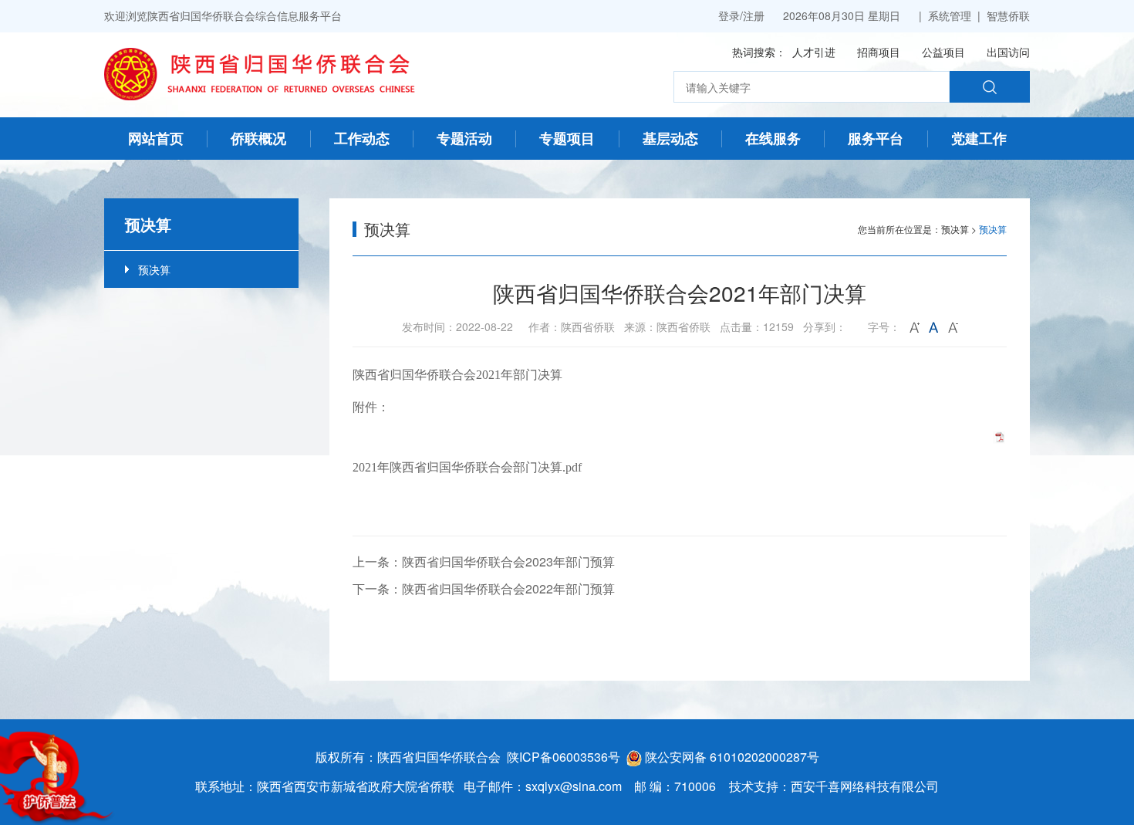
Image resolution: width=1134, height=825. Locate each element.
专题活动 (464, 138)
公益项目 (943, 51)
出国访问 (1008, 51)
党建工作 (979, 138)
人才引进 (813, 51)
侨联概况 (258, 138)
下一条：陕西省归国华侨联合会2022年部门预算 (484, 588)
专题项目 (567, 138)
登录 (729, 15)
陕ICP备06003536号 (563, 757)
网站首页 (156, 138)
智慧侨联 (1008, 15)
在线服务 (773, 138)
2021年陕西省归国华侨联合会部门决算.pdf (467, 467)
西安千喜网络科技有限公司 (865, 786)
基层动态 (670, 138)
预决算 (154, 269)
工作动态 (362, 138)
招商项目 (878, 51)
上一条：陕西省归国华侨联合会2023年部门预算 (484, 561)
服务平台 (875, 138)
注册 (753, 15)
